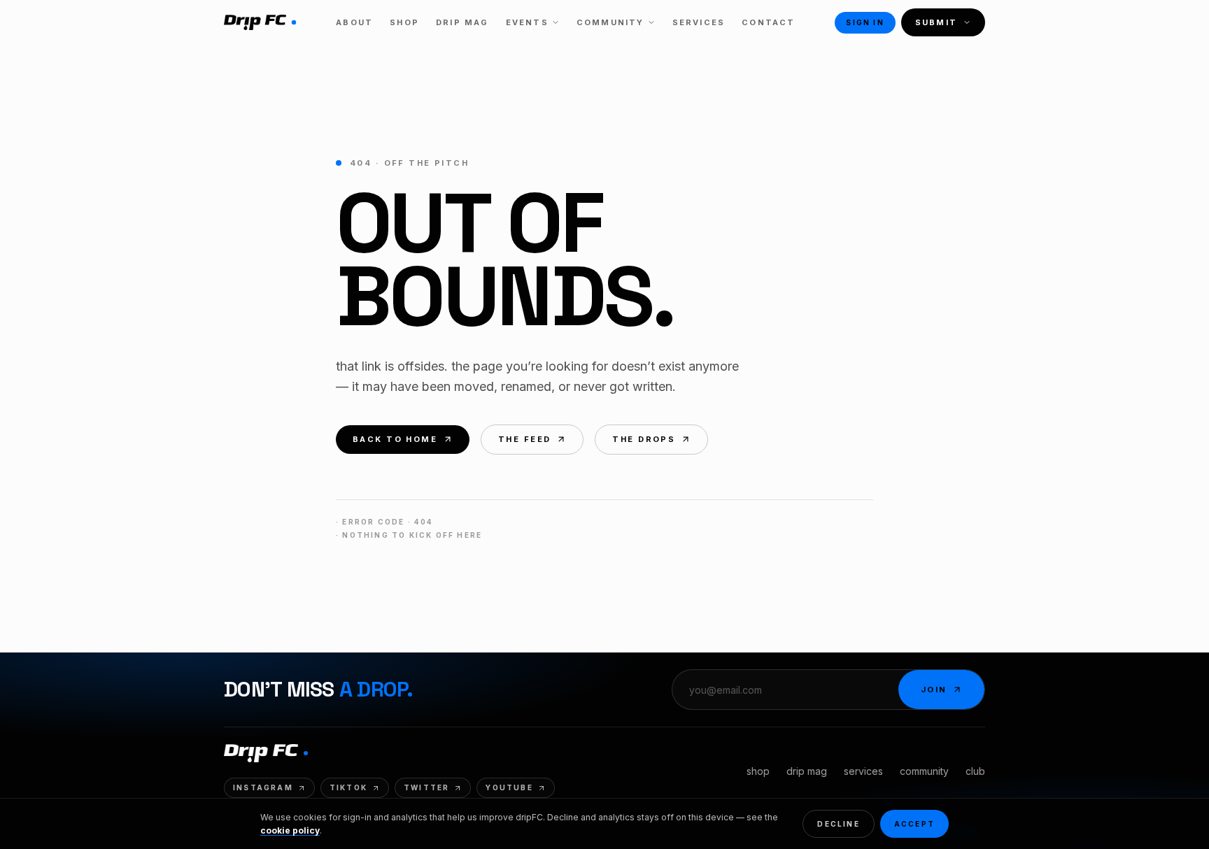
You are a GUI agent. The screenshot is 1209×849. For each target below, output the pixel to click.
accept (914, 824)
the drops (643, 439)
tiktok (348, 787)
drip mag (806, 771)
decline (838, 824)
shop (758, 771)
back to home (395, 439)
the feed (524, 439)
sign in (865, 22)
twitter (426, 787)
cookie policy (290, 830)
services (863, 771)
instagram (263, 787)
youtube (509, 787)
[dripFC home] (260, 22)
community (924, 771)
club (975, 771)
